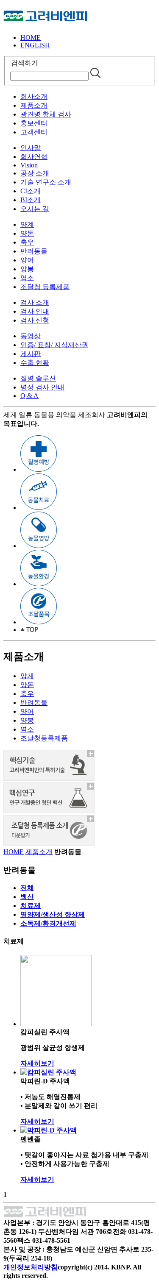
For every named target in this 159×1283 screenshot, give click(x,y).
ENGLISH (35, 45)
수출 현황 (34, 362)
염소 (27, 277)
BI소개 (30, 199)
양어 (27, 260)
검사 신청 (34, 320)
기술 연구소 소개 (45, 182)
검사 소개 (34, 302)
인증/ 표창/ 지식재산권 (54, 344)
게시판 (30, 353)
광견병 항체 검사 (45, 114)
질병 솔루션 (38, 378)
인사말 (30, 147)
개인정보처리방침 (30, 1267)
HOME (30, 37)
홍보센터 (33, 123)
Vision (29, 165)
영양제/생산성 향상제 (52, 914)
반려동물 (33, 251)
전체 (27, 887)
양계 (27, 224)
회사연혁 (33, 156)
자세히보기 (37, 1063)
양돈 (27, 233)
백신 (27, 896)
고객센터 (33, 132)
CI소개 (30, 191)
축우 (27, 242)
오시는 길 (34, 208)
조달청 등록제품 (45, 286)
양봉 (27, 269)
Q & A (29, 395)
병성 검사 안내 (42, 387)
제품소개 (33, 105)
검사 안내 (34, 311)
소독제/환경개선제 (48, 923)
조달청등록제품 (44, 738)
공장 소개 (34, 173)
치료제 (30, 905)
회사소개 (33, 96)
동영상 (30, 336)
